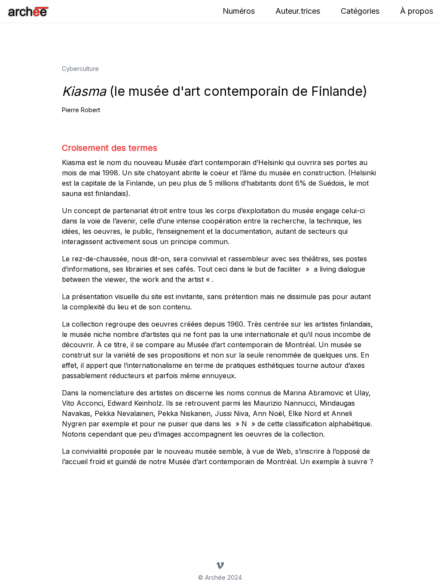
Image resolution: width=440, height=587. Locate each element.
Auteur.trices (297, 10)
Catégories (360, 10)
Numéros (239, 10)
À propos (416, 10)
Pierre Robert (81, 109)
